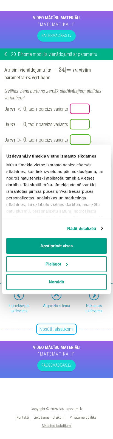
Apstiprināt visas (56, 245)
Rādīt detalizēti (81, 228)
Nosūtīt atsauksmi (56, 329)
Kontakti (22, 417)
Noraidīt (56, 282)
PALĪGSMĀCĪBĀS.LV (56, 35)
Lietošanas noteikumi (49, 417)
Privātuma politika (83, 417)
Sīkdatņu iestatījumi (57, 425)
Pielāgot (53, 264)
